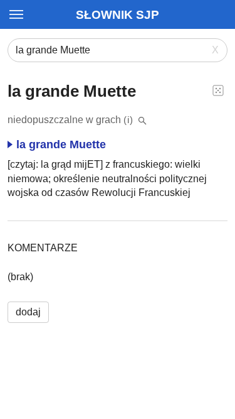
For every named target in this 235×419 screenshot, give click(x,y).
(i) (128, 119)
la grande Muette (61, 144)
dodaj (28, 312)
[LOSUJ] (218, 90)
